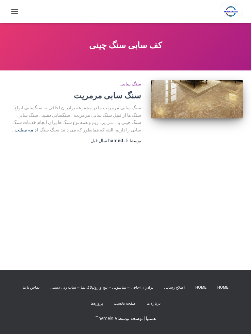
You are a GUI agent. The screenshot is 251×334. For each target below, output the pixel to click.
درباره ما (153, 303)
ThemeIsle (106, 318)
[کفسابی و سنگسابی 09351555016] (228, 11)
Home (222, 287)
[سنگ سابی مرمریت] (197, 99)
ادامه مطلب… (25, 129)
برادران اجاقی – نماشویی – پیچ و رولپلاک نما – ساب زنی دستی (101, 287)
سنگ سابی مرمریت (107, 95)
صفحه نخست (125, 303)
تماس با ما (31, 287)
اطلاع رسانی (174, 287)
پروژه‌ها (97, 303)
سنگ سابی (130, 83)
